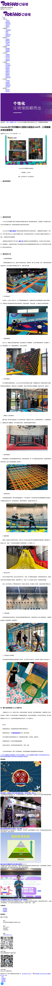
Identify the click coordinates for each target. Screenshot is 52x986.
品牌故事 (8, 22)
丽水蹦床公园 (16, 756)
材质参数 (8, 56)
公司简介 (8, 20)
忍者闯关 (8, 69)
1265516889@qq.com (7, 934)
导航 (2, 976)
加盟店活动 (8, 85)
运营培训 (8, 39)
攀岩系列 (8, 74)
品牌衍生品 (8, 34)
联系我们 (8, 89)
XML (3, 975)
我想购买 (8, 60)
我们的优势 (8, 23)
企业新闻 (8, 82)
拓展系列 (8, 68)
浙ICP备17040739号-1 (27, 973)
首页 (4, 17)
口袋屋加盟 (8, 30)
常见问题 (8, 86)
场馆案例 (12, 122)
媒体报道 (8, 83)
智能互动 (8, 76)
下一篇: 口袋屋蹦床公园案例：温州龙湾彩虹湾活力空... (37, 754)
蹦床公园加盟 (4, 756)
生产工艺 (8, 57)
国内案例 (8, 48)
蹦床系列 (8, 63)
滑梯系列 (8, 73)
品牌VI (7, 31)
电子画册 (8, 45)
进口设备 (8, 42)
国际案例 (8, 49)
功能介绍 (8, 59)
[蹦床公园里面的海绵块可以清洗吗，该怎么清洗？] (21, 827)
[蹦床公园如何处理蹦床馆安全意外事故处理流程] (21, 862)
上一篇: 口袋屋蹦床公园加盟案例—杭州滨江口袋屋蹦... (13, 754)
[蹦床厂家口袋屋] (14, 6)
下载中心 (8, 43)
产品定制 (3, 978)
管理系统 (8, 40)
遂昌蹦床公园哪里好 (23, 756)
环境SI (7, 33)
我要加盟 (8, 36)
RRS (6, 975)
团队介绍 (8, 91)
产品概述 (8, 54)
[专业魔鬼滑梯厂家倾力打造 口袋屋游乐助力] (21, 898)
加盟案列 (8, 51)
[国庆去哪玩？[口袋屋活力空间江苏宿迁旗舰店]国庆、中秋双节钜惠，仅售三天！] (21, 791)
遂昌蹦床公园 (10, 756)
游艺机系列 (8, 77)
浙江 (15, 122)
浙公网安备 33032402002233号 (40, 973)
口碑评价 (8, 25)
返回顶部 (3, 981)
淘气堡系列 (8, 65)
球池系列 (8, 66)
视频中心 (8, 26)
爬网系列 (8, 71)
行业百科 (8, 80)
